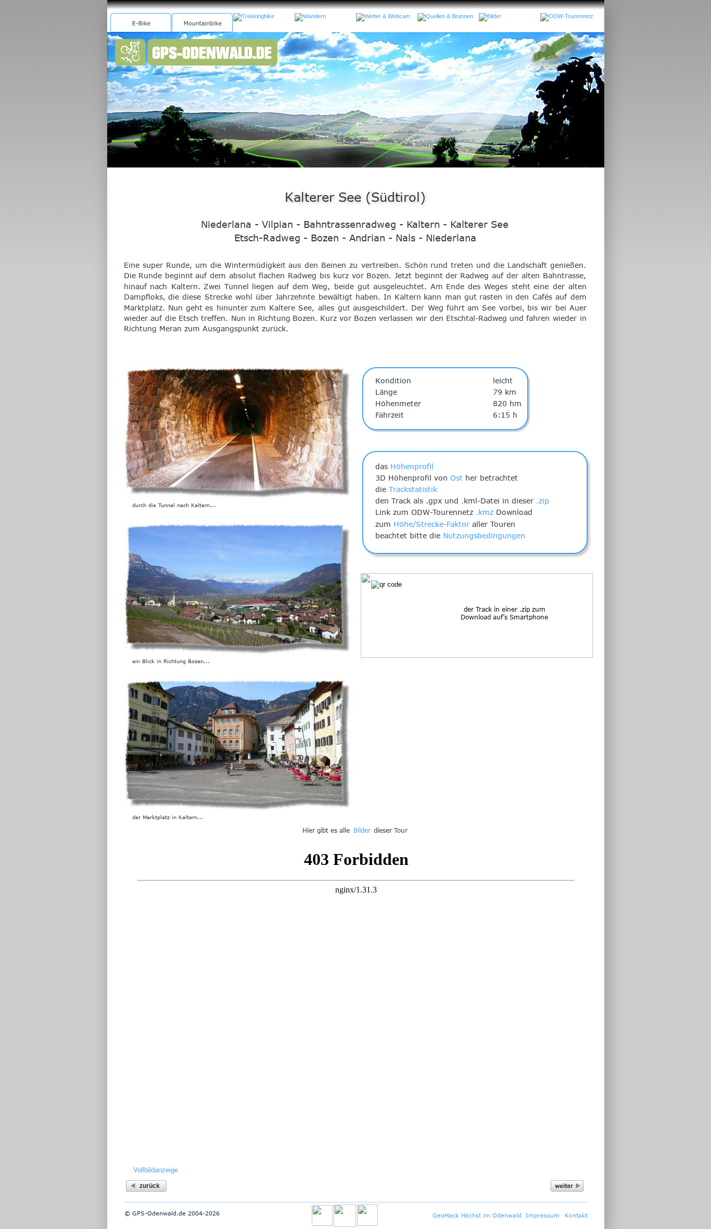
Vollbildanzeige (155, 1170)
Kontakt (576, 1215)
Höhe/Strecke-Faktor (431, 524)
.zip (542, 500)
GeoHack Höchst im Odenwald (477, 1215)
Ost (456, 477)
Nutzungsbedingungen (484, 535)
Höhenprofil (412, 466)
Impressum (543, 1215)
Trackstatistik (413, 489)
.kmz (484, 512)
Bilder (362, 830)
